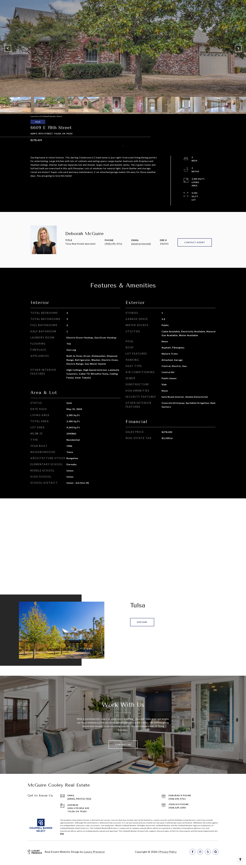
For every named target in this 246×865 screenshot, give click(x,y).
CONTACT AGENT (194, 242)
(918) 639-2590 (177, 807)
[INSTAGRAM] (200, 852)
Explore (142, 622)
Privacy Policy (168, 851)
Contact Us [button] (123, 744)
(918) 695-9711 (113, 243)
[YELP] (208, 852)
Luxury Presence (94, 851)
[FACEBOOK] (192, 852)
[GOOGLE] (215, 852)
